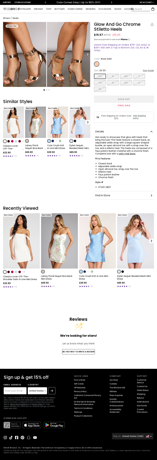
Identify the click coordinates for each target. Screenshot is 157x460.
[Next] (111, 2)
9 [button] (139, 82)
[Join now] (51, 390)
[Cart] (152, 9)
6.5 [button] (126, 76)
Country (33, 385)
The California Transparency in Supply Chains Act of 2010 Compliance (71, 448)
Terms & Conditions (83, 408)
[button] (5, 141)
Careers (113, 383)
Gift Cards (79, 383)
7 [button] (139, 76)
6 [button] (113, 76)
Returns (140, 398)
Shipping (141, 394)
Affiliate (113, 391)
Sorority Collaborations (117, 400)
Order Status (143, 390)
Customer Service (141, 381)
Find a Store (79, 380)
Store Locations (23, 2)
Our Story (114, 380)
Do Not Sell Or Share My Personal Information (84, 403)
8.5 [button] (126, 82)
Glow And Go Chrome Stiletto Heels (117, 27)
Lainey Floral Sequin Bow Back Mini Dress (34, 147)
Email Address (12, 385)
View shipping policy (139, 116)
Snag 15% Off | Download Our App (91, 2)
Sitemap (78, 412)
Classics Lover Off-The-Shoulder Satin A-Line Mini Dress (12, 147)
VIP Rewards (79, 387)
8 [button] (113, 82)
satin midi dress (127, 153)
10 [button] (100, 89)
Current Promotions (142, 410)
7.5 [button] (99, 82)
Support (7, 2)
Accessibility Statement (115, 410)
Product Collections (83, 416)
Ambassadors (116, 405)
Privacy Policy (37, 404)
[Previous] (45, 2)
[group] (24, 54)
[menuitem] (13, 9)
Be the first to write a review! (79, 351)
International (143, 401)
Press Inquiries (116, 395)
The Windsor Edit (117, 387)
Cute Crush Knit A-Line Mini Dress (56, 147)
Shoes (6, 18)
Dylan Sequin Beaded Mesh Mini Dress (79, 147)
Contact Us (142, 386)
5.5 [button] (99, 76)
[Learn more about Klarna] (129, 39)
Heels (16, 18)
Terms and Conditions (19, 404)
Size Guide (148, 70)
